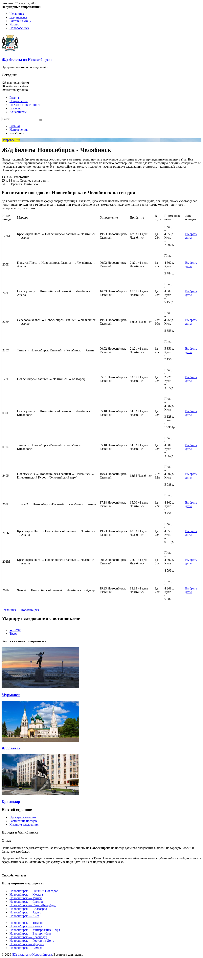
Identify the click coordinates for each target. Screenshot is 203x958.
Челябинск (17, 13)
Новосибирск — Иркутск (27, 944)
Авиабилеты (18, 112)
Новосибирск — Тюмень (26, 922)
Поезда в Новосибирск (25, 104)
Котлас (14, 24)
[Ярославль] (40, 740)
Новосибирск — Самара (26, 947)
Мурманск (11, 695)
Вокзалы (15, 108)
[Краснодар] (40, 794)
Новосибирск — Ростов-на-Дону (32, 940)
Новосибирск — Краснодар (28, 937)
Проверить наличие (23, 817)
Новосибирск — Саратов (27, 901)
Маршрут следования (24, 824)
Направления (19, 101)
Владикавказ (18, 17)
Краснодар (11, 801)
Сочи (15, 630)
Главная (15, 97)
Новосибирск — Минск (26, 898)
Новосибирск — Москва (26, 894)
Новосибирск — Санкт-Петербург (33, 905)
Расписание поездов (23, 821)
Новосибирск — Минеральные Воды (35, 930)
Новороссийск (19, 28)
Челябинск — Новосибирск (20, 610)
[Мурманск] (40, 687)
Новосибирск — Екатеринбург (30, 933)
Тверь (15, 633)
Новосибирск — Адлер (25, 912)
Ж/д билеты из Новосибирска (27, 59)
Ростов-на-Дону (20, 20)
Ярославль (11, 748)
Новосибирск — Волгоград (28, 908)
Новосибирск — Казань (26, 926)
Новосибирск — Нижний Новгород (34, 891)
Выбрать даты (191, 235)
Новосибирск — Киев (24, 916)
